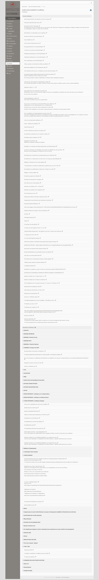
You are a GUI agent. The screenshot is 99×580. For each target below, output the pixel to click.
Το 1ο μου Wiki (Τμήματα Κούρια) (32, 238)
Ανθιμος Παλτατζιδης (29, 319)
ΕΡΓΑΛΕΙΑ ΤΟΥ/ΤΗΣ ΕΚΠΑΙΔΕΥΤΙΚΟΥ (32, 522)
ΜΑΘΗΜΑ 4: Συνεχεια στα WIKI (31, 347)
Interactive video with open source (32, 22)
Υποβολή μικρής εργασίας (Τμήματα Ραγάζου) (34, 262)
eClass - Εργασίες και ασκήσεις (31, 123)
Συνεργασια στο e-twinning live (31, 418)
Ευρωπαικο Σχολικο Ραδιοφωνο (31, 203)
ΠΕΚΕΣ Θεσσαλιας (28, 127)
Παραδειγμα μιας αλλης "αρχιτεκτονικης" (33, 466)
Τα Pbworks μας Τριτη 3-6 (30, 303)
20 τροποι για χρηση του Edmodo (32, 176)
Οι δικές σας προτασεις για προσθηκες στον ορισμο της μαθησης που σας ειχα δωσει (43, 149)
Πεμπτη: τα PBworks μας (30, 366)
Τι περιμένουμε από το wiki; (30, 234)
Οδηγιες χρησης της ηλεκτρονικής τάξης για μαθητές (36, 64)
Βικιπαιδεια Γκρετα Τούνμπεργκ (31, 26)
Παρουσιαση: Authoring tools (31, 293)
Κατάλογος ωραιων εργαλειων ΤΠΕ (32, 137)
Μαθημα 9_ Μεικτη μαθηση (30, 172)
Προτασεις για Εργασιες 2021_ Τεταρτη (33, 186)
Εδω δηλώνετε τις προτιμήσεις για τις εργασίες (35, 33)
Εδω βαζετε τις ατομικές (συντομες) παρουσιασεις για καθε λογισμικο (40, 146)
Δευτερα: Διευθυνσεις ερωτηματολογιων (33, 36)
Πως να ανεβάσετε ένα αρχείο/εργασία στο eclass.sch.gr (37, 113)
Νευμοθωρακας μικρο (29, 425)
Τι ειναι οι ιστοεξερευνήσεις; (31, 481)
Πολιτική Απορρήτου (65, 577)
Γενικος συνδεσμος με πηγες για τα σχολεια (34, 130)
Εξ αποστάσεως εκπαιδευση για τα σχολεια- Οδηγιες (36, 134)
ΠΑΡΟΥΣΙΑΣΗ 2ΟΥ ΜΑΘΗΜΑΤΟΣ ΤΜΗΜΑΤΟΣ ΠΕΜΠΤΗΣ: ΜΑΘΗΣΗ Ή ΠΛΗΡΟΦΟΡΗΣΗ (43, 272)
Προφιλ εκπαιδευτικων (29, 525)
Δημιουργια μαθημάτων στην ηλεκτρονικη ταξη (35, 67)
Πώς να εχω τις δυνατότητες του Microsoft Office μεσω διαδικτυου (39, 103)
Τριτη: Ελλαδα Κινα (28, 39)
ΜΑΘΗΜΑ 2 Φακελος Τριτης (30, 337)
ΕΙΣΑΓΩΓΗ (26, 330)
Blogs (25, 376)
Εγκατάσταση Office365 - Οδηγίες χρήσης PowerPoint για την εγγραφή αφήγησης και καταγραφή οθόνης (48, 245)
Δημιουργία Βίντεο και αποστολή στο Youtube (34, 90)
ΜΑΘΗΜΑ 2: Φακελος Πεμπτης (31, 344)
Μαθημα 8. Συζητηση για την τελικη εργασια (34, 162)
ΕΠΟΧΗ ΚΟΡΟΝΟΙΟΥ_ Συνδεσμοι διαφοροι (34, 400)
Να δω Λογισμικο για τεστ (30, 193)
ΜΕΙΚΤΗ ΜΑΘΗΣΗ (28, 455)
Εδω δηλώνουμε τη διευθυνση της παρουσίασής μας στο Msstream (39, 155)
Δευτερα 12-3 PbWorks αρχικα (31, 297)
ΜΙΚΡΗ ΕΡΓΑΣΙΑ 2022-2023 (30, 539)
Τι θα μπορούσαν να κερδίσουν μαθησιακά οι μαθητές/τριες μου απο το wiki (41, 165)
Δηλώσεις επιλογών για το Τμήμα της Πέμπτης (35, 279)
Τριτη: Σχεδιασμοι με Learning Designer (33, 60)
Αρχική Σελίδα (24, 6)
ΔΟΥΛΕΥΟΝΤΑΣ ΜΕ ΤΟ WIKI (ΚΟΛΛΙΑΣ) (33, 515)
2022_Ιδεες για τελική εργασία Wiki (32, 255)
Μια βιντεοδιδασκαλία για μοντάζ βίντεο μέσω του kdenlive (38, 252)
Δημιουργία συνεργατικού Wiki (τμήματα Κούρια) (35, 248)
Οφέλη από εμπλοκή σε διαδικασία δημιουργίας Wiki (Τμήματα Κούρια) (40, 241)
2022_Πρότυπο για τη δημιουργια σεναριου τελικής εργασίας (38, 259)
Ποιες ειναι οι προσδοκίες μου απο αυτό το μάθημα (36, 404)
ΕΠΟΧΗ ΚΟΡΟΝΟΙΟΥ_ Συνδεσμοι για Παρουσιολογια (36, 397)
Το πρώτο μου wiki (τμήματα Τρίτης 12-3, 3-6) (34, 227)
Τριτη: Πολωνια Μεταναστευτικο (31, 43)
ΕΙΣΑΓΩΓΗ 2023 (27, 532)
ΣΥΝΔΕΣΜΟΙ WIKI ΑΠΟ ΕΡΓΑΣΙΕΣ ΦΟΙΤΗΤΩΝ (34, 560)
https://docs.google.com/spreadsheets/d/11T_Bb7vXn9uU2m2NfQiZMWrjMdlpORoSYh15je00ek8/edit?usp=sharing (50, 207)
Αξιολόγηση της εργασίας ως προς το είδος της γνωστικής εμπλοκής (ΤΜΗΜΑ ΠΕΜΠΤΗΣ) (44, 269)
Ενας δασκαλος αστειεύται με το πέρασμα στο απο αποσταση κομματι (40, 71)
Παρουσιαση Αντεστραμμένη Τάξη (32, 286)
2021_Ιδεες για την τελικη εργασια (32, 183)
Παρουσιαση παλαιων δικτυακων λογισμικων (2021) (36, 196)
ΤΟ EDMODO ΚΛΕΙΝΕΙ (29, 265)
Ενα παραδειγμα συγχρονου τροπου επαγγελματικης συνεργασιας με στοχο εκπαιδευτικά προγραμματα (49, 529)
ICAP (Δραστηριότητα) (29, 217)
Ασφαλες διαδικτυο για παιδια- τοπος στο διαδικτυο (36, 210)
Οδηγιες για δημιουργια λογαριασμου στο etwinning (36, 414)
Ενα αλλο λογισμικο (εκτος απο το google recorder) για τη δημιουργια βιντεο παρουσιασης (44, 458)
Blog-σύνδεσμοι (27, 518)
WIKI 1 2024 (27, 546)
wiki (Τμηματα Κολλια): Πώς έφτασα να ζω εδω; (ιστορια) (37, 19)
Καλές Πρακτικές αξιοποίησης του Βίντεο (33, 290)
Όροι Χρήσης (58, 577)
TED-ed (25, 536)
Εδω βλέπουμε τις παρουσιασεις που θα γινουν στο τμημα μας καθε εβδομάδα (42, 158)
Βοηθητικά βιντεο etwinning (31, 407)
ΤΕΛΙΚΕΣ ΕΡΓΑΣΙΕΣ (28, 570)
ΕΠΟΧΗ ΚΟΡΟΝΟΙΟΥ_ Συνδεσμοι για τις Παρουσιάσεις (37, 394)
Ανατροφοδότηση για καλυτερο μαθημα (33, 421)
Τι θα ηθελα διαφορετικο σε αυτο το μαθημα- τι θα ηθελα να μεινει (39, 300)
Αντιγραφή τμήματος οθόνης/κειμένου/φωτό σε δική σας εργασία (39, 74)
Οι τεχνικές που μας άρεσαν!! (31, 224)
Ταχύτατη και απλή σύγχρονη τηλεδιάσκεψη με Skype (36, 81)
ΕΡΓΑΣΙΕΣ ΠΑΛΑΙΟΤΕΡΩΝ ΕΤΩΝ (31, 387)
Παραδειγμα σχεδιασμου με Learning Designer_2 (35, 57)
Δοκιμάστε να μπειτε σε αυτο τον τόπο (33, 362)
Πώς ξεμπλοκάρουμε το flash (31, 98)
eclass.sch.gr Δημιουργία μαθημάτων (33, 120)
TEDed (26, 221)
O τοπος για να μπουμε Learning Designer (34, 50)
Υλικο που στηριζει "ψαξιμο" (31, 543)
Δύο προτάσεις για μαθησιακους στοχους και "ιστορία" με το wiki (39, 169)
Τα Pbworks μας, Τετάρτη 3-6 (31, 307)
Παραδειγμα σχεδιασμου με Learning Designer (35, 53)
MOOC (25, 508)
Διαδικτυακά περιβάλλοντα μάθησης (34, 6)
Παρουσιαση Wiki (28, 550)
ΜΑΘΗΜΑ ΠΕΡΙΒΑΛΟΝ (29, 333)
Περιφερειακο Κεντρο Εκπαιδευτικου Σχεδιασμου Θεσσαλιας (38, 200)
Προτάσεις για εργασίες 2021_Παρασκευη (33, 189)
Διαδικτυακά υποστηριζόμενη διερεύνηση (34, 380)
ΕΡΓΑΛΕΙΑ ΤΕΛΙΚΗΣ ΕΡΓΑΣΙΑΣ (30, 383)
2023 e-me (26, 563)
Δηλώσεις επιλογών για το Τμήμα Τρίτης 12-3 (34, 276)
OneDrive (26, 214)
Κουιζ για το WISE (28, 315)
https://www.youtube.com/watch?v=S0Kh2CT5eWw (35, 475)
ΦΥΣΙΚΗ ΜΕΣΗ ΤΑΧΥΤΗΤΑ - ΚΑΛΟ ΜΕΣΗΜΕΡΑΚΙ (35, 432)
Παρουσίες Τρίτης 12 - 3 (30, 87)
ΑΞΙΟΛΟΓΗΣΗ (27, 373)
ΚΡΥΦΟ (25, 390)
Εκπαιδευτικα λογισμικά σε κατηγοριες (33, 179)
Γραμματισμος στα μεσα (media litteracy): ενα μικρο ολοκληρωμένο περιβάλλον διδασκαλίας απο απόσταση (50, 512)
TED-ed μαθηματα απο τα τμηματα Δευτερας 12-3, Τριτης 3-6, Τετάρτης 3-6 (41, 283)
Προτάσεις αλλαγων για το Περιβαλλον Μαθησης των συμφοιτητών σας (40, 437)
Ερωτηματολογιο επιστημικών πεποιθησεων (34, 351)
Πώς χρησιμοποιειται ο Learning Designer (34, 46)
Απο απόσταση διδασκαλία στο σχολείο (33, 501)
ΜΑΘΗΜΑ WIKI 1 (28, 340)
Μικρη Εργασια (27, 567)
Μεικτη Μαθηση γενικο (29, 505)
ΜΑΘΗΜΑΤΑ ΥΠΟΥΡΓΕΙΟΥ (30, 141)
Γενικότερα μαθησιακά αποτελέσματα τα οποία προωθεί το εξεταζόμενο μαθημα (42, 354)
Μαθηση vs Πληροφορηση (30, 448)
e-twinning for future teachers (31, 451)
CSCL (25, 369)
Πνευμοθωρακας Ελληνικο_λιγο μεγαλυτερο (34, 428)
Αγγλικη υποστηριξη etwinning (31, 411)
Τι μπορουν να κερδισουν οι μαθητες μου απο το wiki (36, 553)
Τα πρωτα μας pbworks (29, 556)
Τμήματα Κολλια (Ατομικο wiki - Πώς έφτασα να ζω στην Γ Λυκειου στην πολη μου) (43, 231)
